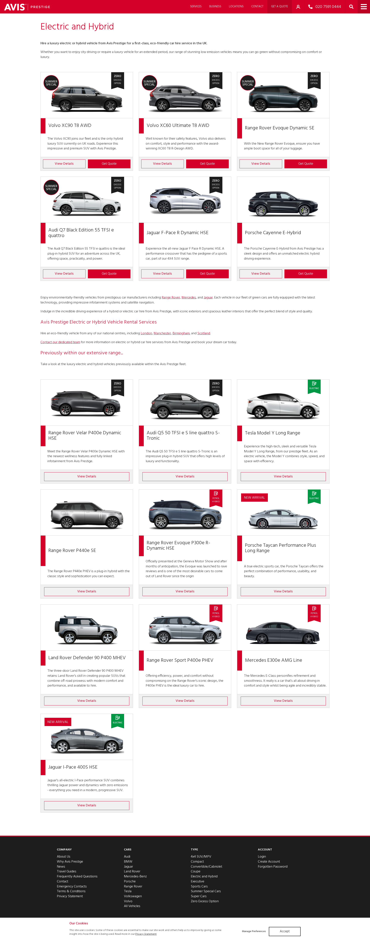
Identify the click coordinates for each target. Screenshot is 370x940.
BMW (128, 862)
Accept (285, 931)
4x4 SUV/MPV (201, 857)
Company (64, 849)
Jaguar (208, 297)
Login (262, 857)
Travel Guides (66, 871)
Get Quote (109, 164)
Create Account (269, 862)
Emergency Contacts (72, 886)
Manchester (162, 333)
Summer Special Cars (206, 891)
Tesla (127, 891)
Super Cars (199, 896)
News (61, 867)
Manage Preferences (254, 931)
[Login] (298, 6)
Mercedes (189, 297)
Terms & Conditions (71, 891)
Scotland (203, 333)
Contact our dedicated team (60, 342)
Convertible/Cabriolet (206, 867)
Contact (257, 6)
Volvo (128, 901)
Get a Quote (279, 6)
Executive (197, 881)
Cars (127, 849)
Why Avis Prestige (70, 862)
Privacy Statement (70, 896)
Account (265, 849)
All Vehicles (132, 906)
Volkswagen (133, 896)
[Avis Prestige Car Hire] (27, 7)
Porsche (130, 881)
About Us (63, 857)
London (146, 333)
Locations (236, 6)
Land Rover (132, 871)
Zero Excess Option (205, 901)
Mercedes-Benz (135, 876)
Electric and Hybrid (204, 876)
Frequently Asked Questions (77, 876)
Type (194, 849)
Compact (197, 862)
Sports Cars (199, 886)
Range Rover (171, 297)
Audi (127, 857)
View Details (64, 164)
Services (196, 6)
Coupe (195, 871)
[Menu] (364, 6)
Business (215, 6)
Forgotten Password (273, 867)
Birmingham (181, 333)
